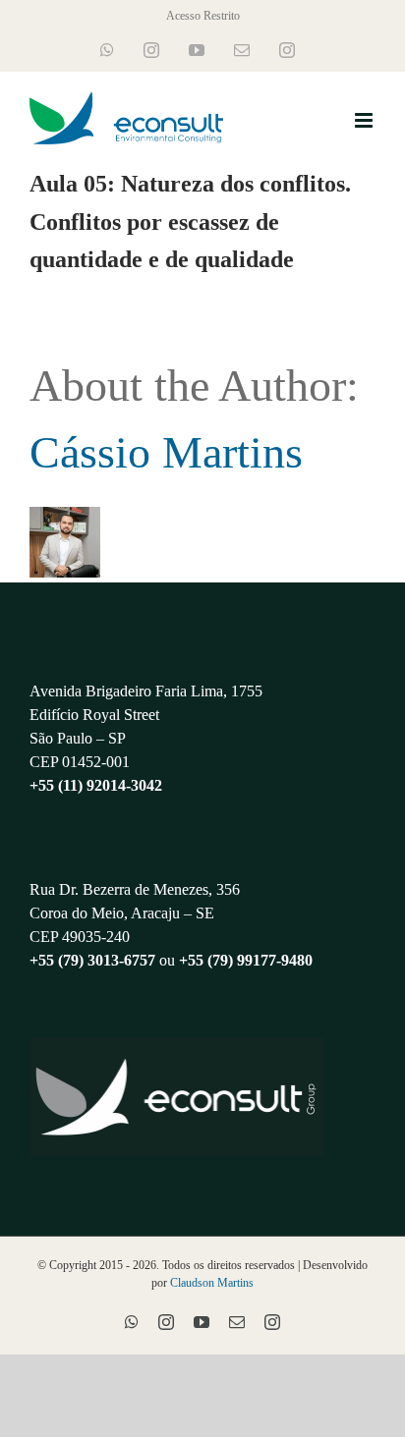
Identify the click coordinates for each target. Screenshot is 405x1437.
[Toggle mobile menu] (365, 120)
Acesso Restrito (203, 16)
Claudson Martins (212, 1283)
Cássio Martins (166, 452)
